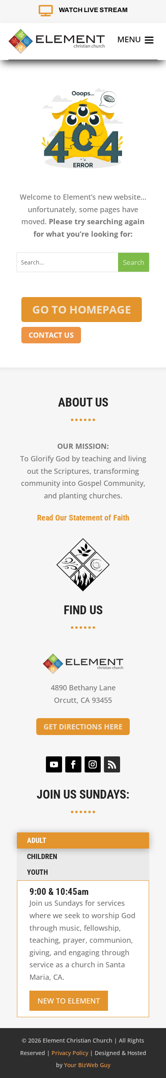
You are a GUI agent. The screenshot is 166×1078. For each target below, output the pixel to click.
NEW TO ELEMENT (68, 1001)
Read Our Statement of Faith (83, 517)
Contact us (51, 335)
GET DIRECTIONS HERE (83, 726)
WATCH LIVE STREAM (93, 9)
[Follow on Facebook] (73, 764)
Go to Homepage (81, 309)
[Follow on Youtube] (54, 764)
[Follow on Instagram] (93, 764)
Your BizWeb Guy (87, 1065)
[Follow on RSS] (112, 764)
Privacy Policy (70, 1053)
